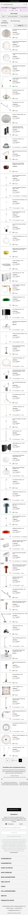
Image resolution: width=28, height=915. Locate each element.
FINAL (13, 10)
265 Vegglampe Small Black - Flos (19, 589)
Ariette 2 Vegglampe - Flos (18, 686)
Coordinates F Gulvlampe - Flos (18, 406)
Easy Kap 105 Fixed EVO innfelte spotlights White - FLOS (19, 651)
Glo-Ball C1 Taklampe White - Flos (19, 114)
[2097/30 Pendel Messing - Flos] (14, 94)
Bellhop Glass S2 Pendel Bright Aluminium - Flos (18, 468)
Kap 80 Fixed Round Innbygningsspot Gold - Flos (20, 322)
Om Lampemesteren (8, 891)
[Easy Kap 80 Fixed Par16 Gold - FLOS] (14, 727)
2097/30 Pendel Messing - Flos (18, 90)
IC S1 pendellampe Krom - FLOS (19, 394)
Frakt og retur (7, 868)
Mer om (4, 896)
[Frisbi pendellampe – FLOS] (14, 678)
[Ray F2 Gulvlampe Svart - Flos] (14, 313)
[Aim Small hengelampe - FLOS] (14, 751)
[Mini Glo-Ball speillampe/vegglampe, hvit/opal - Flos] (14, 45)
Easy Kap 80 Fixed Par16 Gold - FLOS (20, 723)
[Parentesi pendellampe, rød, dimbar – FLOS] (14, 423)
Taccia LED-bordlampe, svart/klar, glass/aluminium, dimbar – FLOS (19, 371)
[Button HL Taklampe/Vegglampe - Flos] (14, 739)
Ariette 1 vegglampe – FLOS (18, 260)
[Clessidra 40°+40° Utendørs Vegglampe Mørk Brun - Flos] (14, 130)
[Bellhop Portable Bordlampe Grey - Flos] (14, 666)
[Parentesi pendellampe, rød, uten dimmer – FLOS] (14, 216)
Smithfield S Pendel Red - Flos (18, 528)
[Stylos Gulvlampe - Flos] (14, 435)
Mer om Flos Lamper (15, 20)
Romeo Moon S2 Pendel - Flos (18, 138)
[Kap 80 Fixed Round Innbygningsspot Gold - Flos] (14, 325)
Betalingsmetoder (8, 877)
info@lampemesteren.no (14, 910)
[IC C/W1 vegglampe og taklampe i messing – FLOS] (14, 289)
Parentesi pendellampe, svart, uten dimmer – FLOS (19, 517)
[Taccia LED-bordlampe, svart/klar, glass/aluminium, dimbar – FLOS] (14, 374)
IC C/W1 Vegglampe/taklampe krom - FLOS (20, 711)
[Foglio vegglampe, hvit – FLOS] (14, 277)
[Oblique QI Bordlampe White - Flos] (14, 642)
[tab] (14, 858)
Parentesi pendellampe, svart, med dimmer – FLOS (19, 176)
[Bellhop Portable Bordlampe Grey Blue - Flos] (14, 508)
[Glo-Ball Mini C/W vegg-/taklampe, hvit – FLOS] (14, 57)
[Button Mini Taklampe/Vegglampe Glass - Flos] (14, 70)
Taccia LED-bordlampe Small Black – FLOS (19, 224)
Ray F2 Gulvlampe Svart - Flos (18, 309)
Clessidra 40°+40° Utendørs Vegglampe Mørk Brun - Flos (18, 127)
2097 (3, 16)
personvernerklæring (14, 852)
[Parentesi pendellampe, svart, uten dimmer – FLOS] (14, 520)
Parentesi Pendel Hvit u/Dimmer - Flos (20, 333)
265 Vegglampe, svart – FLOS (18, 102)
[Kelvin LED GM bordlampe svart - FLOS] (14, 617)
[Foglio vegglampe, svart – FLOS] (14, 447)
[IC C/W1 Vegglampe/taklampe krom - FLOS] (14, 715)
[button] (10, 37)
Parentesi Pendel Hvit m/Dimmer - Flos (20, 199)
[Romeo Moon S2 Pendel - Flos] (14, 143)
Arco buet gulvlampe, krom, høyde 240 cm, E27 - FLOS (20, 78)
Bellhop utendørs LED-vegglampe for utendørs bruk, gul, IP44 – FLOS (20, 249)
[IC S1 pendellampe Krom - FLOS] (14, 398)
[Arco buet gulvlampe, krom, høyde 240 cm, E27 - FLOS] (14, 82)
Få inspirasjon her (13, 809)
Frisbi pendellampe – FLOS (18, 674)
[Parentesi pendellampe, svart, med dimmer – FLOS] (14, 179)
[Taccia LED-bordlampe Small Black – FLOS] (14, 228)
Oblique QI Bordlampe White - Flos (19, 637)
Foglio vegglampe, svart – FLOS (18, 443)
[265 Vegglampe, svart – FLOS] (14, 106)
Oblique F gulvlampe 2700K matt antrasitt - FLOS (19, 699)
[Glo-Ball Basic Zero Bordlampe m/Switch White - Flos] (14, 459)
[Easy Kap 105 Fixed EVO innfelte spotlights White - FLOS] (14, 654)
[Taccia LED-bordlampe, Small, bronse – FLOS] (14, 155)
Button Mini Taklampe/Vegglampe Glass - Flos (19, 66)
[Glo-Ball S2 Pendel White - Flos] (14, 362)
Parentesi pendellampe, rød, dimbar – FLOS (20, 419)
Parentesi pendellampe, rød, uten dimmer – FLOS (19, 212)
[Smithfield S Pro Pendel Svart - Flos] (14, 496)
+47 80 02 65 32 (18, 908)
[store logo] (8, 4)
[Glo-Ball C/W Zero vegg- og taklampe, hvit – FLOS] (14, 33)
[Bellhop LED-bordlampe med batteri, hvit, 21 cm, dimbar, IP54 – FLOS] (14, 605)
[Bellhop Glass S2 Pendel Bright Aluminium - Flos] (14, 471)
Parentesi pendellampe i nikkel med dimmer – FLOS (19, 188)
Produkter (4, 20)
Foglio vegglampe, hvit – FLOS (18, 272)
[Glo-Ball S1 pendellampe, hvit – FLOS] (14, 240)
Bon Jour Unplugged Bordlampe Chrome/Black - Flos (19, 346)
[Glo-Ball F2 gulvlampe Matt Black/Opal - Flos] (14, 581)
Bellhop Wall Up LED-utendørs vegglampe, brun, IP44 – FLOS (18, 164)
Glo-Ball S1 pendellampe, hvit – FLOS (20, 236)
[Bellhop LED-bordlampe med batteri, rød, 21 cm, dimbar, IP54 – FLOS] (14, 569)
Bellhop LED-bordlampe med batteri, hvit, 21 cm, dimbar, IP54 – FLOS (20, 602)
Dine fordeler (6, 872)
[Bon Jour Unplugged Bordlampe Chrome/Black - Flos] (14, 350)
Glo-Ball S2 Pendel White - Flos (18, 357)
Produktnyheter (7, 900)
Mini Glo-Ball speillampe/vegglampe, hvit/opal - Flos (20, 42)
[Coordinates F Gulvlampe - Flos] (14, 410)
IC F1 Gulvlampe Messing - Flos (18, 479)
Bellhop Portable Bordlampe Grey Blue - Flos (19, 504)
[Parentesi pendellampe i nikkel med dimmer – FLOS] (14, 191)
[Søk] (24, 4)
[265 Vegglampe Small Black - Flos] (14, 593)
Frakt (3, 886)
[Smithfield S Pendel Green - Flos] (14, 301)
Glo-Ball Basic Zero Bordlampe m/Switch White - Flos (18, 456)
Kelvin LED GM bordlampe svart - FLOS (20, 613)
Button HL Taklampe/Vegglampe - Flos (20, 735)
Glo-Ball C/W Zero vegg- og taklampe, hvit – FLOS (20, 30)
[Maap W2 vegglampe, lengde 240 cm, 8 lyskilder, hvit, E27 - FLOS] (14, 544)
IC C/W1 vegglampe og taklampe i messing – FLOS (19, 285)
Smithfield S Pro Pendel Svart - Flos (19, 491)
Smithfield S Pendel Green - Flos (19, 297)
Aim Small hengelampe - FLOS (18, 747)
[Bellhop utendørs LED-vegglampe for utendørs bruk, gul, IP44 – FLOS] (14, 252)
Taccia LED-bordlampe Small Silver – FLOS (19, 553)
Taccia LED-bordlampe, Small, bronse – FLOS (20, 151)
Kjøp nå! (14, 8)
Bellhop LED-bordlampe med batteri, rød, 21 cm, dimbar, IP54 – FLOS (20, 565)
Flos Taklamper (12, 16)
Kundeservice (6, 858)
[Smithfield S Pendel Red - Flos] (14, 532)
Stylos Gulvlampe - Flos (17, 430)
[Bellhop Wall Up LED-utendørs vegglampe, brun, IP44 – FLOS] (14, 167)
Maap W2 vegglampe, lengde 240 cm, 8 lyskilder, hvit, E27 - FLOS (20, 541)
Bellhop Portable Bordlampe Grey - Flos (19, 663)
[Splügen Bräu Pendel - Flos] (14, 630)
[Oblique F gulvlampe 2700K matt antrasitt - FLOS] (14, 703)
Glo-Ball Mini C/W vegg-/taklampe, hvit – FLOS (20, 54)
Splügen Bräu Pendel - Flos (18, 625)
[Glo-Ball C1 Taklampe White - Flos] (14, 118)
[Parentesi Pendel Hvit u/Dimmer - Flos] (14, 337)
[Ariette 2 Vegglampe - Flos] (14, 690)
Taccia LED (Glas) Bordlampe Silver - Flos (19, 383)
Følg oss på (5, 882)
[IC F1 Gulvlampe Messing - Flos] (14, 483)
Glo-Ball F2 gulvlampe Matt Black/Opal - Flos (18, 577)
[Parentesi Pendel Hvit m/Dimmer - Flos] (14, 203)
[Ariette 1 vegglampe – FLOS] (14, 264)
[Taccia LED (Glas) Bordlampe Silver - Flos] (14, 386)
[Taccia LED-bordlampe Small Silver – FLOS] (14, 556)
